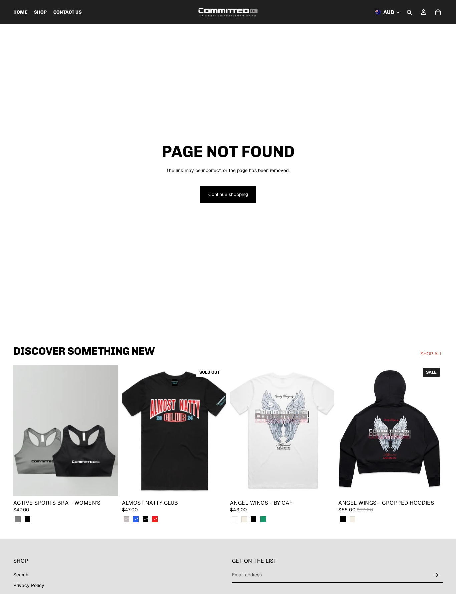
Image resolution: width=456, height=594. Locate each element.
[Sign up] (436, 575)
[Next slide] (108, 430)
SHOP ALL (431, 354)
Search (20, 575)
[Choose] (107, 485)
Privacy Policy (28, 585)
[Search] (409, 12)
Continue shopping (228, 194)
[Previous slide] (23, 430)
